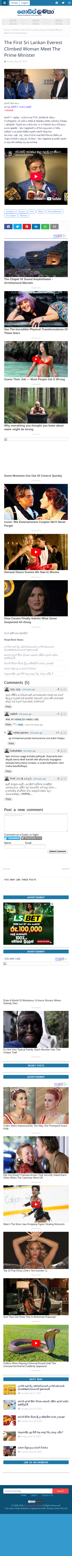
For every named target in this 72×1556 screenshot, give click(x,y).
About (34, 1495)
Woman (23, 215)
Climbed (15, 29)
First (32, 211)
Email (28, 842)
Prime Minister (54, 211)
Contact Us (47, 1495)
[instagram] (68, 3)
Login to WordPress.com (31, 838)
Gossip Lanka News (33, 1505)
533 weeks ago (28, 689)
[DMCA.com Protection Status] (36, 1502)
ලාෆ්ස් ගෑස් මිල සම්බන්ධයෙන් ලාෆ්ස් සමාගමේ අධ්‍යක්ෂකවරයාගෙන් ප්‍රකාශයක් (29, 648)
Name (7, 842)
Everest (21, 211)
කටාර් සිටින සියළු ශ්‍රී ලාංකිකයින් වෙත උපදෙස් (28, 663)
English (24, 2)
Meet (40, 211)
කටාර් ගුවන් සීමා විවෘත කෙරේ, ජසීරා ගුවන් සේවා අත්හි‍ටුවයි (31, 656)
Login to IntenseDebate (12, 838)
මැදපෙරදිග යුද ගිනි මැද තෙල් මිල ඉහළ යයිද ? (28, 673)
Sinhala (14, 2)
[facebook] (57, 3)
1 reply (19, 724)
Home (7, 29)
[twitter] (63, 3)
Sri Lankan (11, 215)
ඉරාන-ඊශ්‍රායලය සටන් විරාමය (20, 668)
